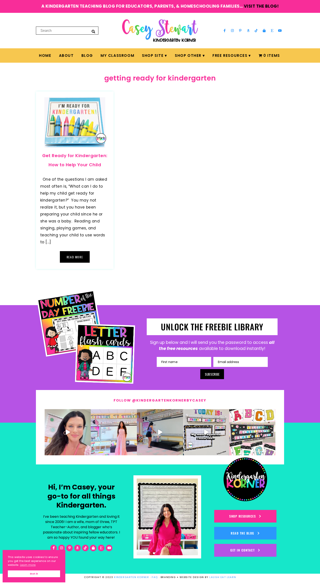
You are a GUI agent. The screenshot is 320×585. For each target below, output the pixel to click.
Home (45, 55)
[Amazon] (248, 30)
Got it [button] (34, 573)
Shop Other (188, 55)
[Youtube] (280, 30)
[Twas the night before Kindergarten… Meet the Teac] (114, 432)
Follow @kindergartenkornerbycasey (160, 400)
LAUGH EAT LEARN (222, 577)
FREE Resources (229, 55)
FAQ (155, 577)
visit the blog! (261, 6)
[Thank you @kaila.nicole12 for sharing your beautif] (252, 432)
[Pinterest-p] (240, 30)
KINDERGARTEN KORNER (131, 577)
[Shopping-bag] (264, 30)
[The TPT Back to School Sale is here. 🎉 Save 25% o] (206, 432)
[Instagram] (232, 30)
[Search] (93, 31)
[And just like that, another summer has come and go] (160, 432)
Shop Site (152, 55)
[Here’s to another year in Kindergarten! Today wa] (68, 432)
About (66, 55)
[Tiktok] (256, 30)
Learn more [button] (28, 565)
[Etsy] (272, 30)
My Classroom (117, 55)
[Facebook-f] (224, 30)
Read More (75, 257)
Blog (87, 55)
